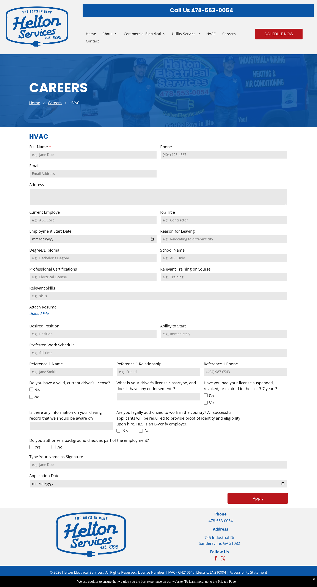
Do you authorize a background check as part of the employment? (89, 440)
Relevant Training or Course (185, 269)
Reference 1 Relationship (139, 363)
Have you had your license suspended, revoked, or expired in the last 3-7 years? (240, 385)
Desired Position (44, 326)
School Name (172, 250)
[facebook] (215, 559)
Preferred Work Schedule (52, 344)
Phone (166, 146)
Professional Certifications (53, 269)
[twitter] (223, 559)
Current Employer (45, 212)
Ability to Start (173, 326)
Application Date (44, 475)
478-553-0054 (212, 10)
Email (34, 165)
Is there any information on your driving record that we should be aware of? (65, 415)
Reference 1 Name (46, 363)
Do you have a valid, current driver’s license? (69, 382)
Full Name (38, 146)
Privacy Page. (227, 581)
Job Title (167, 212)
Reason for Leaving (177, 231)
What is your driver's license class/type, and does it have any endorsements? (156, 385)
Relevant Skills (42, 288)
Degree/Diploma (44, 250)
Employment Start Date (50, 231)
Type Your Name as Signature (56, 456)
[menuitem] (87, 33)
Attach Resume (42, 307)
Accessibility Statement (248, 572)
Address (36, 184)
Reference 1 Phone (221, 363)
